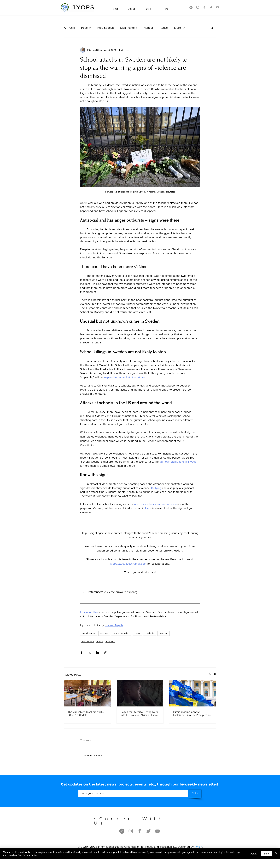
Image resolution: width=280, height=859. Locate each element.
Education (110, 641)
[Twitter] (211, 7)
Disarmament (128, 27)
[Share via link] (105, 652)
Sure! (266, 853)
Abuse (164, 27)
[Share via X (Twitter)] (89, 652)
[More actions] (198, 50)
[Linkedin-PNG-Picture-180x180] (191, 7)
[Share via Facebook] (81, 652)
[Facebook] (204, 7)
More (177, 27)
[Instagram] (197, 7)
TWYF (198, 846)
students (149, 633)
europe (104, 633)
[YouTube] (217, 7)
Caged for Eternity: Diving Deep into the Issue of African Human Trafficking (139, 713)
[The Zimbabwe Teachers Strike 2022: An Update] (87, 693)
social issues (88, 633)
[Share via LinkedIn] (97, 652)
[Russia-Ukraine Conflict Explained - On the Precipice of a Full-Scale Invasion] (192, 693)
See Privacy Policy (27, 855)
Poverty (86, 27)
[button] (212, 28)
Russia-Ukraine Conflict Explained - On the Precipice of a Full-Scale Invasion (191, 713)
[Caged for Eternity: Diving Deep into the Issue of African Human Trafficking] (140, 693)
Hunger (148, 27)
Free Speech (105, 27)
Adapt (254, 853)
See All (212, 674)
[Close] (276, 853)
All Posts (69, 27)
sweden (164, 633)
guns (137, 633)
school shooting (121, 633)
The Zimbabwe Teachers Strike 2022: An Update (86, 713)
